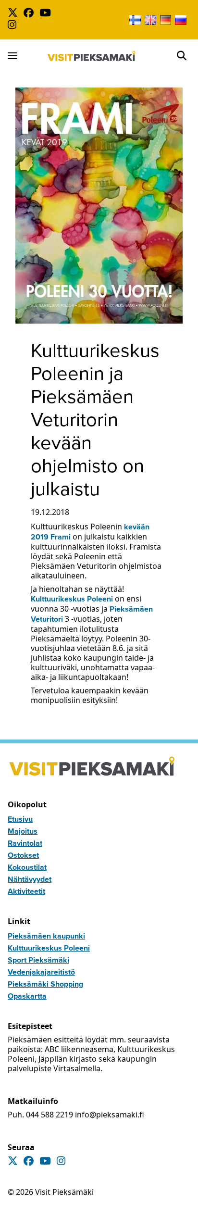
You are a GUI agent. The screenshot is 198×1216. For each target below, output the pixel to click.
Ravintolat (25, 843)
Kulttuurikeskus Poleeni (72, 598)
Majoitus (22, 831)
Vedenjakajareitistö (41, 972)
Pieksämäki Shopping (45, 984)
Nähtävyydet (29, 879)
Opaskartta (27, 996)
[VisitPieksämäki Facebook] (30, 13)
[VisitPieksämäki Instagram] (14, 25)
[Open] (181, 55)
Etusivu (20, 819)
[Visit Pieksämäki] (91, 56)
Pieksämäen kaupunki (46, 935)
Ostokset (23, 855)
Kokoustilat (27, 867)
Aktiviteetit (26, 891)
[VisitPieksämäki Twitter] (15, 13)
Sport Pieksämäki (38, 959)
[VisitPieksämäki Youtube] (47, 13)
